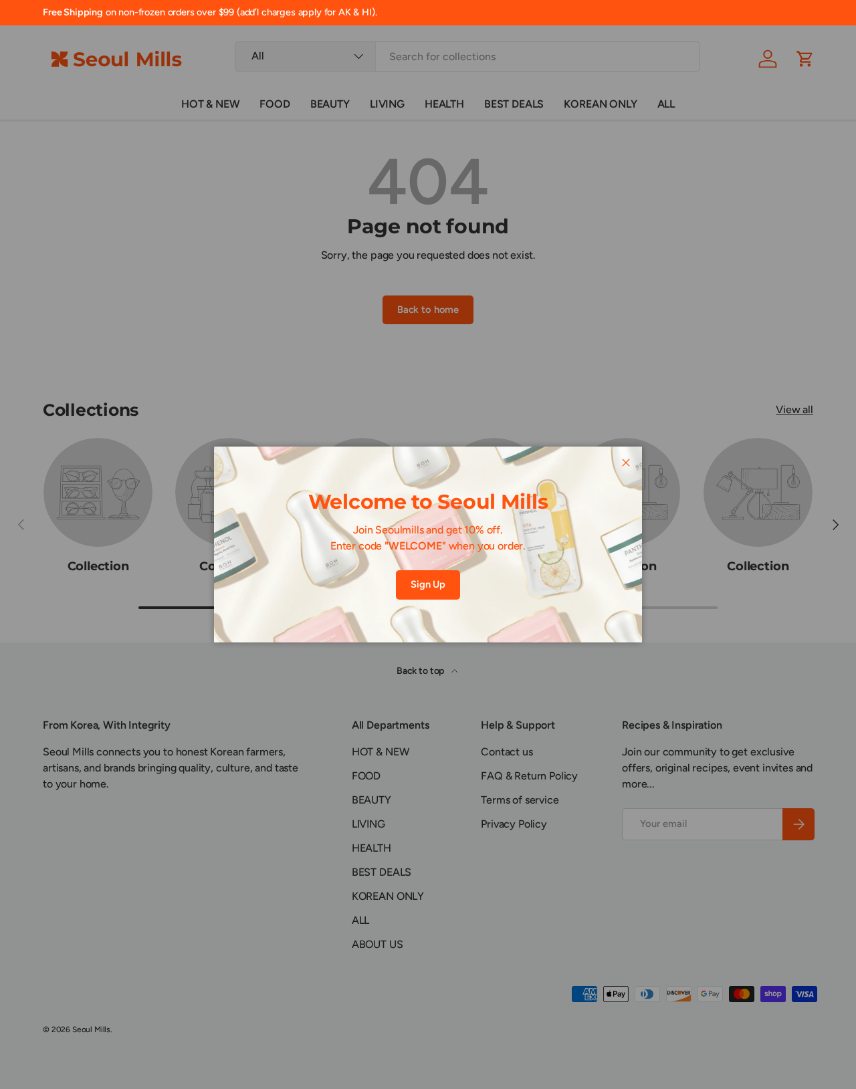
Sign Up (428, 584)
